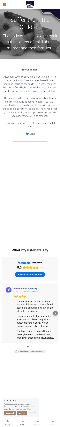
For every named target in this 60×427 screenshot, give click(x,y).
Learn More (27, 409)
